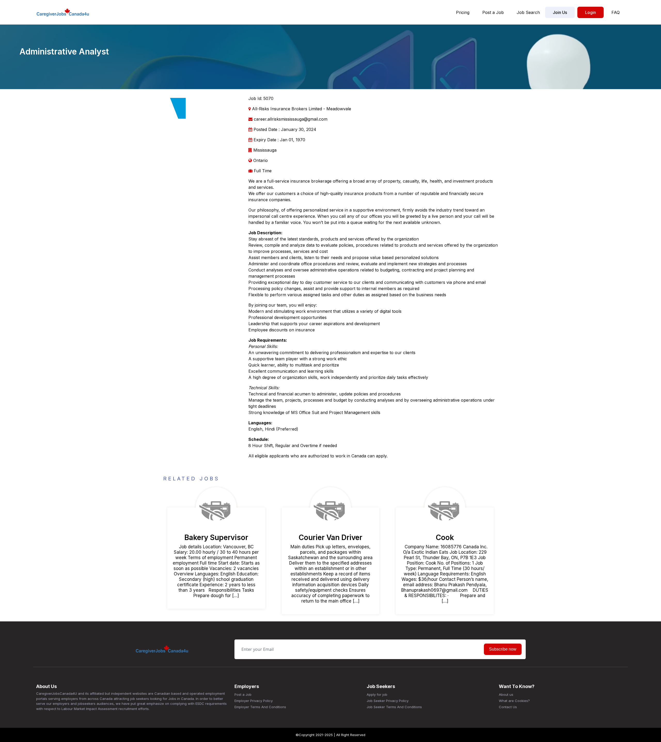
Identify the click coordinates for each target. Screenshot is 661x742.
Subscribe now (502, 649)
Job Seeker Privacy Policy (387, 701)
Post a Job (493, 12)
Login (590, 12)
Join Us (560, 12)
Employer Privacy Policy (253, 701)
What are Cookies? (514, 701)
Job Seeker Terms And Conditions (394, 707)
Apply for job (377, 694)
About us (506, 694)
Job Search (528, 12)
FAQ (615, 12)
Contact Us (508, 707)
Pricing (462, 12)
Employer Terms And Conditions (260, 707)
